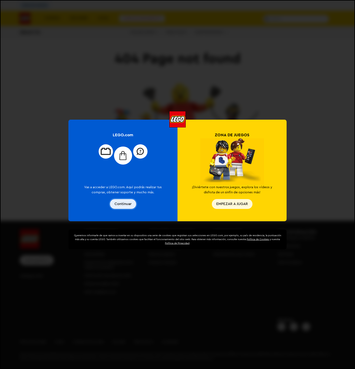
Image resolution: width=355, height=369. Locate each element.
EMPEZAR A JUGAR (232, 204)
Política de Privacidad (177, 243)
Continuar (123, 204)
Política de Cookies (258, 239)
